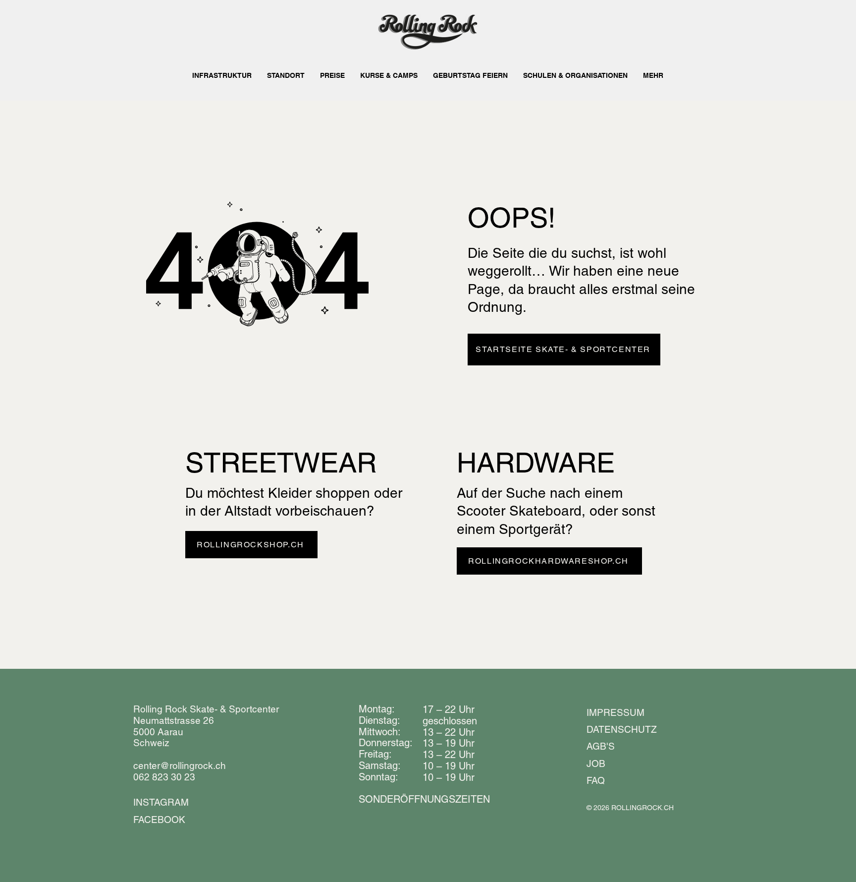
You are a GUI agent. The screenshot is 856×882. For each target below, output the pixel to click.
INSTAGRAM (161, 802)
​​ (424, 799)
